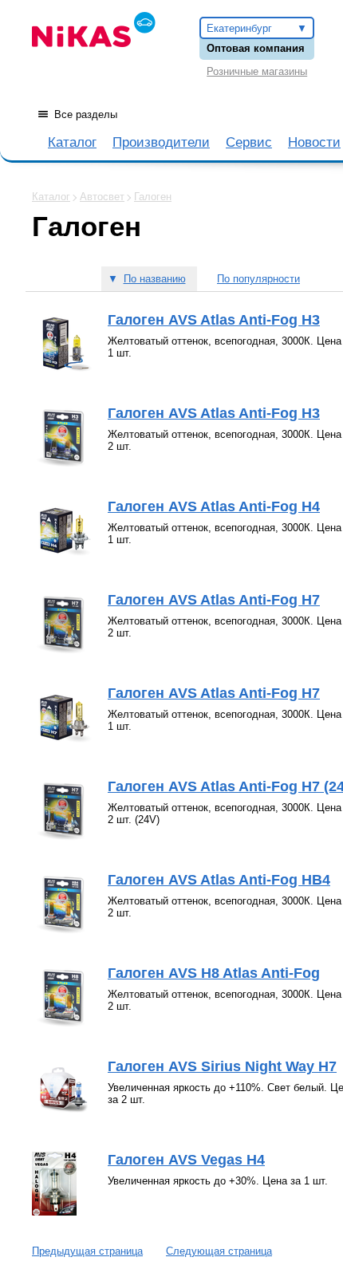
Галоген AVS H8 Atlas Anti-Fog (214, 973)
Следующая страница (219, 1251)
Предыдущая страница (87, 1251)
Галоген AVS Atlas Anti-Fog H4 (214, 506)
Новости (314, 142)
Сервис (249, 142)
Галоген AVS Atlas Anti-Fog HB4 (219, 880)
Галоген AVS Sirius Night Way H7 (222, 1066)
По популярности (258, 279)
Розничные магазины (257, 71)
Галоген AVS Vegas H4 (186, 1160)
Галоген (153, 197)
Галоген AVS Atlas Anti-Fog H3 (214, 320)
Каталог (72, 142)
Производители (161, 142)
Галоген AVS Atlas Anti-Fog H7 (214, 600)
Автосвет (102, 197)
